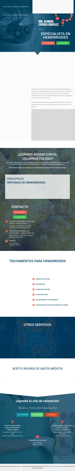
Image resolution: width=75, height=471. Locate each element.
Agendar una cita (38, 8)
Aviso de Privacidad (54, 466)
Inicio (35, 1)
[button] (2, 377)
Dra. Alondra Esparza (39, 5)
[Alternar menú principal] (72, 15)
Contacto (36, 11)
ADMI (46, 466)
